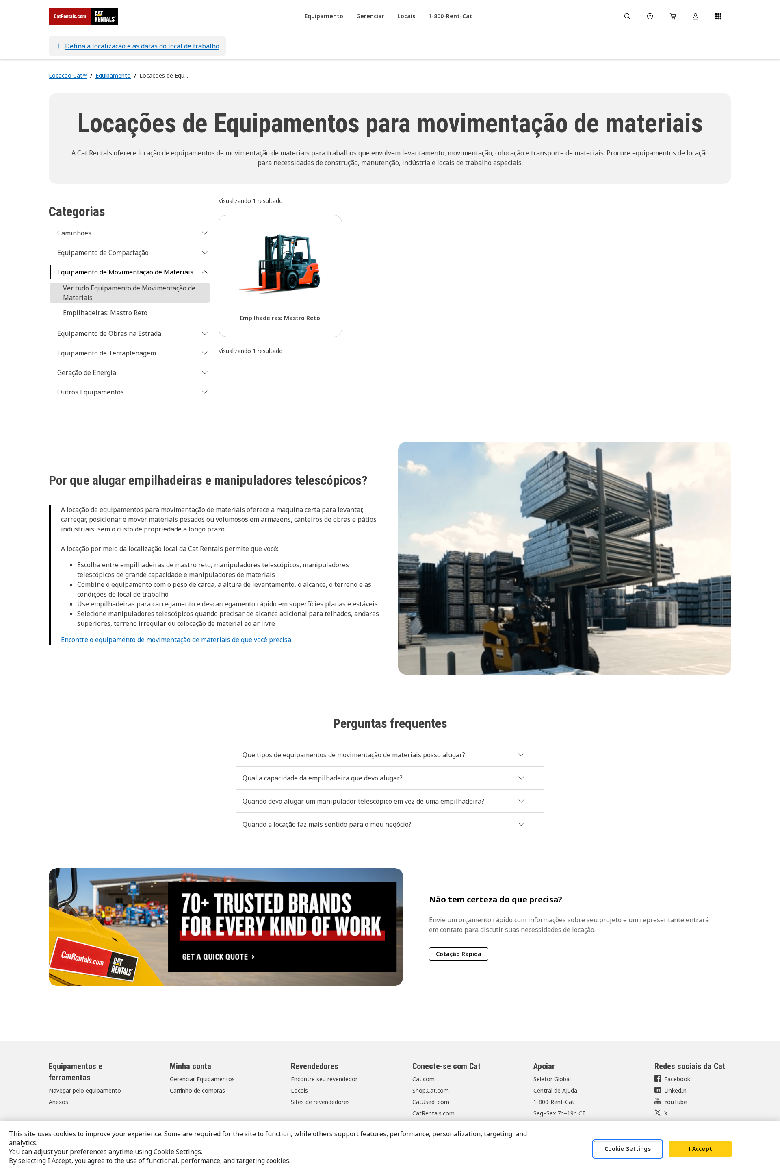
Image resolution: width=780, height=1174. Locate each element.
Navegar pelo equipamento (85, 1090)
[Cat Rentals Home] (83, 16)
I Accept (700, 1149)
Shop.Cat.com (430, 1090)
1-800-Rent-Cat (553, 1102)
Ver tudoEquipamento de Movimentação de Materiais (129, 292)
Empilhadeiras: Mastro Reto (105, 312)
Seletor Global (552, 1079)
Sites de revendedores (320, 1102)
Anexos (58, 1102)
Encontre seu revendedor (324, 1079)
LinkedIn (675, 1090)
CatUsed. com (430, 1102)
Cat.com (423, 1079)
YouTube (675, 1102)
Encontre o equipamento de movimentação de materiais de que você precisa (176, 639)
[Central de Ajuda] (650, 16)
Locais (299, 1090)
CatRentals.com (433, 1113)
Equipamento (113, 75)
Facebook (677, 1079)
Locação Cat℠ (68, 75)
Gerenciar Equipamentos (202, 1079)
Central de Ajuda (555, 1090)
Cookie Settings (627, 1149)
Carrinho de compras (197, 1090)
